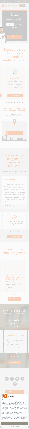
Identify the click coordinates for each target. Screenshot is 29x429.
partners (10, 399)
